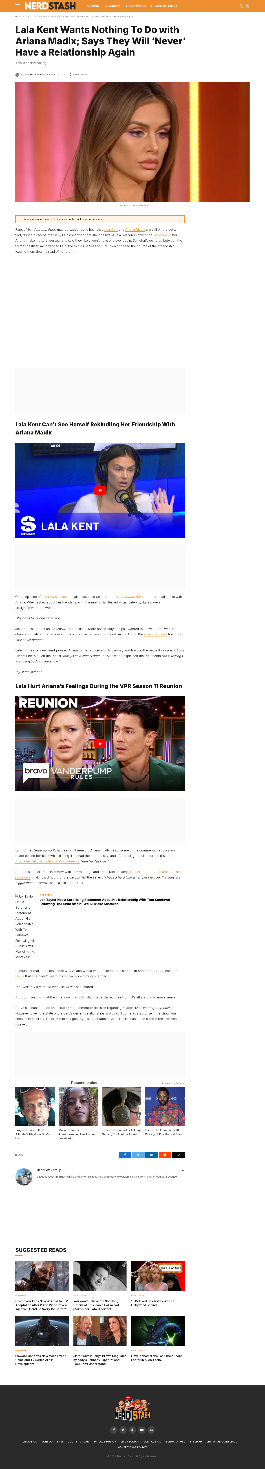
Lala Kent (111, 229)
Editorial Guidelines (222, 1441)
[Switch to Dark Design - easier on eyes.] (247, 6)
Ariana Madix (135, 229)
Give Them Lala (155, 634)
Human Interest (164, 6)
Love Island (162, 235)
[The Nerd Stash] (50, 6)
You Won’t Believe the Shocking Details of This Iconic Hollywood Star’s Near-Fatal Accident (96, 1305)
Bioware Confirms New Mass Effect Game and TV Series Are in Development (40, 1360)
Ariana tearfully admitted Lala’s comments (47, 861)
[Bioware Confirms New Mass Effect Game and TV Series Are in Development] (42, 1331)
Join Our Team (52, 1441)
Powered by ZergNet (173, 1083)
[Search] (241, 6)
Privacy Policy (105, 1441)
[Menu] (17, 6)
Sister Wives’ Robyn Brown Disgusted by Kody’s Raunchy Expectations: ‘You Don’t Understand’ (100, 1360)
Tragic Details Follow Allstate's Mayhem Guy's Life (32, 1134)
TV (75, 1350)
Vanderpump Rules (129, 597)
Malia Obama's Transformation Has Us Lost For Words (77, 1134)
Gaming (93, 6)
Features (80, 1295)
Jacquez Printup (34, 74)
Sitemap (196, 1441)
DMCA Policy (130, 1441)
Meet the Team (78, 1441)
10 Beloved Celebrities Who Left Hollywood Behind (153, 1303)
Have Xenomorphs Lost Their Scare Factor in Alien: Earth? (156, 1358)
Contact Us (152, 1441)
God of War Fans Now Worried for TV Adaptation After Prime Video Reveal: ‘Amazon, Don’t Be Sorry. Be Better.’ (41, 1305)
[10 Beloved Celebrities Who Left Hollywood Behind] (158, 1276)
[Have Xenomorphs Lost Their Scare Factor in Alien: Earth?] (158, 1331)
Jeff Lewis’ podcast (56, 597)
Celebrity (113, 6)
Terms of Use (176, 1441)
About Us (30, 1441)
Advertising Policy (132, 1447)
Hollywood (136, 6)
